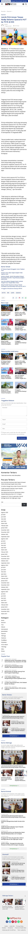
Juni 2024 (3, 569)
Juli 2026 (3, 514)
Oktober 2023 (4, 587)
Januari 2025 (4, 554)
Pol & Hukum (4, 644)
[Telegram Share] (22, 298)
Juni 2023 (3, 596)
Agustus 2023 (4, 591)
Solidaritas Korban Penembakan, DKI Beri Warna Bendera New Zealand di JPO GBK (15, 661)
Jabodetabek (4, 631)
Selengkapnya (13, 736)
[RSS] (21, 921)
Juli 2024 (3, 567)
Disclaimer (10, 928)
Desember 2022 (5, 609)
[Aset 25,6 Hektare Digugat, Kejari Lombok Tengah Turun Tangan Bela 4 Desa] (21, 322)
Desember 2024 (5, 556)
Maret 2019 (4, 613)
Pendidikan (4, 640)
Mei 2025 (3, 545)
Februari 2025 (4, 552)
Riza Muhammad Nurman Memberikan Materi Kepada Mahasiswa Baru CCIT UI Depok (13, 833)
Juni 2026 (3, 516)
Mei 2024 (3, 572)
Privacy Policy (19, 926)
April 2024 (3, 574)
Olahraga (3, 635)
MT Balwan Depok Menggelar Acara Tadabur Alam (13, 269)
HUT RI (3, 292)
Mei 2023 (3, 598)
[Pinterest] (13, 921)
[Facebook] (7, 921)
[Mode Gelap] (23, 4)
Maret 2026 (4, 523)
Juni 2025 (3, 543)
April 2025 (3, 547)
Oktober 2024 (4, 561)
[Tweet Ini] (16, 298)
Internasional (4, 629)
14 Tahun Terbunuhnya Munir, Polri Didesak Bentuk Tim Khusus (16, 683)
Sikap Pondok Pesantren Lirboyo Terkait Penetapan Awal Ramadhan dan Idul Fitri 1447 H (13, 285)
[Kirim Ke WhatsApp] (25, 298)
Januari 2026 (4, 527)
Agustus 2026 (4, 512)
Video (2, 649)
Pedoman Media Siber (20, 928)
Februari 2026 (4, 525)
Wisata (3, 651)
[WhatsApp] (18, 921)
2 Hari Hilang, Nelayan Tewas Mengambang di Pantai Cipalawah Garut (15, 677)
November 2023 (5, 585)
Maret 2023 (4, 602)
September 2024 (5, 563)
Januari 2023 (4, 607)
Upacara (18, 292)
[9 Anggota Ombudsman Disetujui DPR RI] (21, 336)
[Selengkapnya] (25, 896)
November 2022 (5, 611)
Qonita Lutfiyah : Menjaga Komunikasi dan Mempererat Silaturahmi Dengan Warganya (12, 844)
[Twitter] (10, 921)
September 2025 (5, 536)
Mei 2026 (3, 519)
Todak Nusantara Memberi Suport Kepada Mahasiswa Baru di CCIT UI (18, 729)
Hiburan (3, 627)
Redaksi (4, 928)
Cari (2, 502)
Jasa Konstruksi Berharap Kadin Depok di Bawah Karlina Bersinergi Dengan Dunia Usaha (13, 717)
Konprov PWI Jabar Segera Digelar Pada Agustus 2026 (11, 273)
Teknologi (3, 646)
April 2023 (3, 600)
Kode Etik (12, 926)
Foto (2, 624)
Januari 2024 (4, 580)
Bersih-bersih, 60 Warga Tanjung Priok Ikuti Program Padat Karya (15, 672)
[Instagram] (15, 921)
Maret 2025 (4, 550)
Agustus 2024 (4, 565)
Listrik (12, 292)
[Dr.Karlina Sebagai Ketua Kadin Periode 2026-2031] (6, 723)
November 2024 (5, 558)
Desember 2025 (5, 530)
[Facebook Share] (13, 298)
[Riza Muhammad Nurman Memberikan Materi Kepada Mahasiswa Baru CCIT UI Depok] (20, 902)
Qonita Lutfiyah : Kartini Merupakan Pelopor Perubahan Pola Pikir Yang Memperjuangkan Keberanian (12, 278)
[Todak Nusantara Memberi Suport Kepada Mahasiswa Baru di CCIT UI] (6, 730)
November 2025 (5, 532)
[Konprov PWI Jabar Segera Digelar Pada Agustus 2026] (21, 307)
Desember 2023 (5, 583)
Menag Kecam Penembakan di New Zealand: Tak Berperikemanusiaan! (14, 666)
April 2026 (3, 521)
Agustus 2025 (4, 539)
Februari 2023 (4, 605)
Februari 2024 (4, 578)
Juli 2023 (3, 594)
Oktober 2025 (4, 534)
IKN (8, 292)
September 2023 (5, 589)
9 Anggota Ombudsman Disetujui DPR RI (11, 288)
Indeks (6, 926)
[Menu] (2, 4)
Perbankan (4, 642)
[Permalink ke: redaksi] (2, 25)
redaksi (6, 24)
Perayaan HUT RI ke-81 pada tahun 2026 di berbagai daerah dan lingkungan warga (12, 838)
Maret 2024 (4, 576)
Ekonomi (3, 622)
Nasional (3, 14)
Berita (2, 620)
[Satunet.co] (10, 4)
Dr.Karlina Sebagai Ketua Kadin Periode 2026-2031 (14, 486)
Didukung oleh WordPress (9, 930)
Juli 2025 (3, 541)
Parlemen (3, 638)
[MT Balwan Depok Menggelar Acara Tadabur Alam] (7, 307)
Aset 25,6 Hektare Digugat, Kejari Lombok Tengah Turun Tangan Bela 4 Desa (12, 282)
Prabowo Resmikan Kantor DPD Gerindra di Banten (15, 688)
